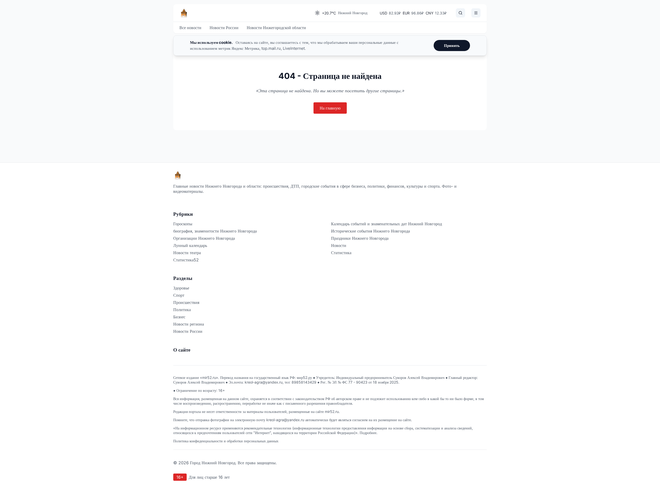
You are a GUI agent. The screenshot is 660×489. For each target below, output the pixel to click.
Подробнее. (368, 432)
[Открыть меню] (476, 13)
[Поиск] (460, 13)
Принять (452, 45)
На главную (330, 108)
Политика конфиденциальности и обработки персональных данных (225, 441)
